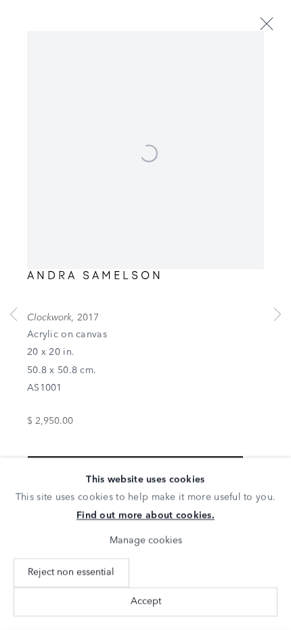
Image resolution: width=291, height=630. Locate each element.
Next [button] (277, 315)
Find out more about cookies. (145, 515)
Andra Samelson (95, 275)
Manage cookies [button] (146, 541)
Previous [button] (13, 315)
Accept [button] (146, 601)
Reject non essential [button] (71, 572)
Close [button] (266, 24)
